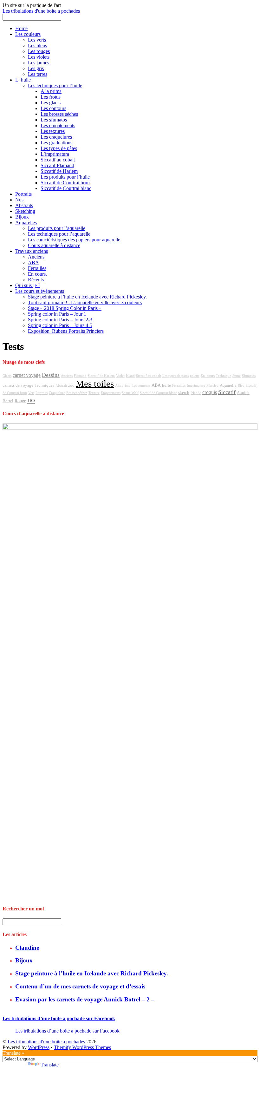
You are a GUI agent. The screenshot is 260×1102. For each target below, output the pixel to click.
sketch (183, 392)
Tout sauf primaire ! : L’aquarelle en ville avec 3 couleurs (85, 302)
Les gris (36, 68)
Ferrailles (37, 268)
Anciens (36, 256)
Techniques (44, 385)
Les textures (53, 131)
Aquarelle (228, 385)
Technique (223, 375)
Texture (94, 393)
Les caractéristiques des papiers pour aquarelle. (74, 239)
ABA (33, 262)
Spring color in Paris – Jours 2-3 (60, 319)
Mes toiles (95, 383)
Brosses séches (76, 393)
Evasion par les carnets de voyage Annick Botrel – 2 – (84, 999)
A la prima (51, 91)
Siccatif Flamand (57, 165)
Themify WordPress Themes (82, 1047)
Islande (196, 393)
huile (166, 385)
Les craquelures (56, 137)
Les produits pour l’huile (65, 177)
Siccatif (227, 392)
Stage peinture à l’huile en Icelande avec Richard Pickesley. (87, 296)
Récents (36, 279)
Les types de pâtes (59, 148)
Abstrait (61, 385)
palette (194, 375)
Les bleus (37, 45)
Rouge (20, 400)
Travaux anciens (31, 251)
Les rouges (39, 51)
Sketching (25, 211)
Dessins (51, 375)
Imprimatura (196, 385)
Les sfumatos (54, 119)
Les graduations (56, 142)
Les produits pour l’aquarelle (56, 228)
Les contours (53, 108)
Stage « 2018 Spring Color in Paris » (64, 308)
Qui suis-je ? (27, 285)
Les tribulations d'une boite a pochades (46, 1041)
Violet (120, 375)
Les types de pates (175, 375)
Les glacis (51, 102)
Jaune (236, 375)
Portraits (23, 194)
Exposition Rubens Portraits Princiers (66, 331)
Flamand (80, 375)
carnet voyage (27, 375)
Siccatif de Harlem (59, 171)
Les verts (37, 40)
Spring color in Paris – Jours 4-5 (60, 325)
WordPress (38, 1047)
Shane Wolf (130, 393)
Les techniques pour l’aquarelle (59, 234)
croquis (209, 392)
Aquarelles (26, 222)
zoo (71, 385)
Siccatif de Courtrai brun (65, 182)
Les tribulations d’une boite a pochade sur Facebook (59, 1018)
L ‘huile (23, 79)
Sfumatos (249, 375)
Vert (31, 393)
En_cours (208, 375)
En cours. (37, 274)
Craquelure (57, 393)
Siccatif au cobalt (58, 159)
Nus (19, 199)
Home (21, 28)
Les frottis (51, 97)
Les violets (38, 57)
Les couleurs (28, 34)
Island (130, 375)
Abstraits (24, 205)
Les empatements (58, 125)
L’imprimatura (55, 154)
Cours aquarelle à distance (54, 245)
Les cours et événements (39, 291)
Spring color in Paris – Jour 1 (57, 314)
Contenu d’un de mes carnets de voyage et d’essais (80, 986)
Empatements (110, 393)
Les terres (37, 74)
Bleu (241, 385)
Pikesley (212, 385)
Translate (50, 1064)
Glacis (7, 375)
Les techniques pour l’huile (55, 85)
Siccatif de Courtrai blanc (66, 188)
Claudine (27, 947)
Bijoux (22, 217)
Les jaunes (38, 62)
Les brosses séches (59, 114)
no (31, 400)
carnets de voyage (18, 385)
